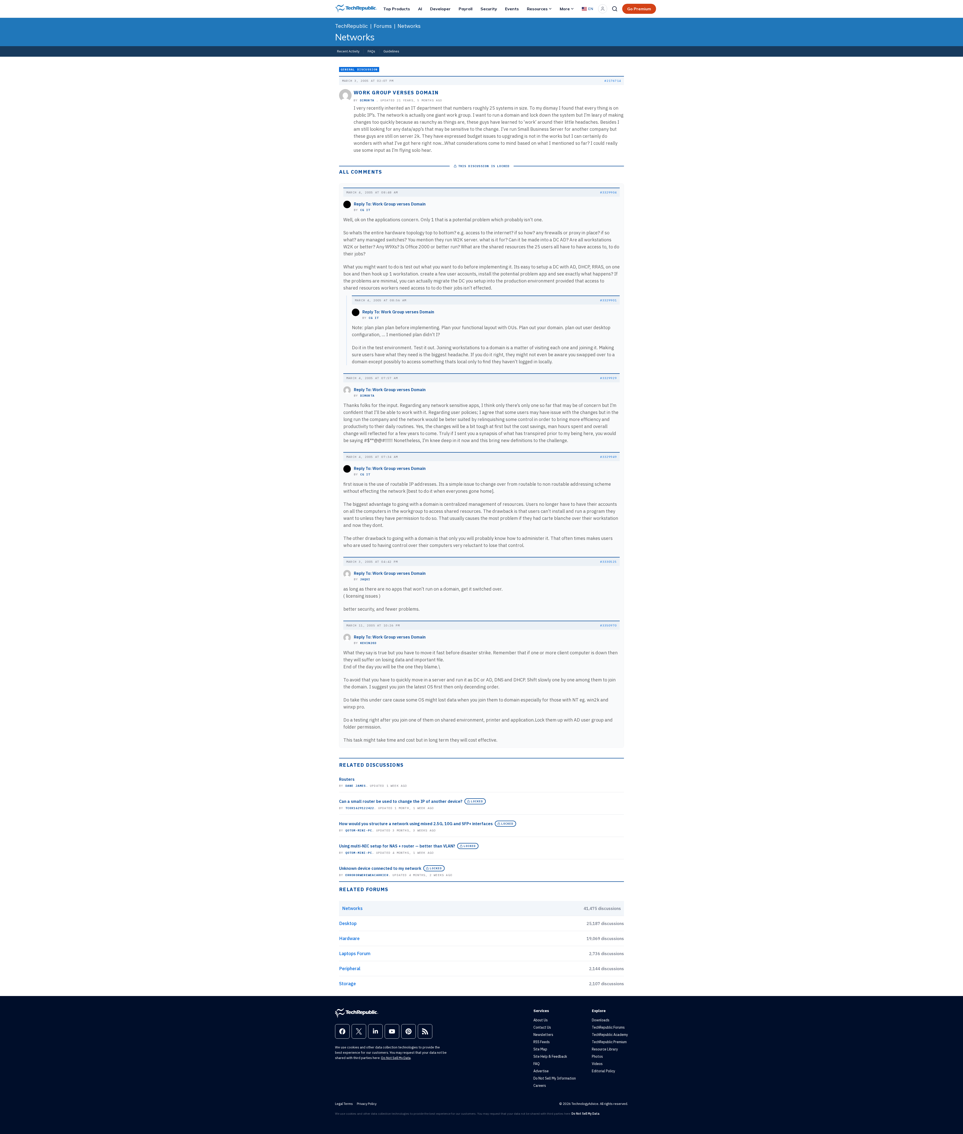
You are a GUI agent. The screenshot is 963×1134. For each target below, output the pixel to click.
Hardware (349, 938)
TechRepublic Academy (610, 1034)
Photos (597, 1056)
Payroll (465, 8)
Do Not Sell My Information (554, 1078)
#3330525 (608, 561)
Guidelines (391, 51)
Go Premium (639, 8)
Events (512, 8)
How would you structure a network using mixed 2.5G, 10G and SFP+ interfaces (416, 823)
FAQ (536, 1063)
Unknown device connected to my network (380, 868)
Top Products (396, 8)
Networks (409, 25)
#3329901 (608, 300)
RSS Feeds (541, 1042)
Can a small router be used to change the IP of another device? (400, 801)
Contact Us (542, 1027)
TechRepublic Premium (609, 1042)
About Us (540, 1020)
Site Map (540, 1049)
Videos (597, 1063)
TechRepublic (351, 25)
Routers (347, 779)
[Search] (614, 8)
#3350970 (608, 625)
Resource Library (605, 1049)
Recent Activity (348, 51)
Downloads (600, 1020)
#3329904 (608, 192)
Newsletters (543, 1034)
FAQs (371, 51)
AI (420, 8)
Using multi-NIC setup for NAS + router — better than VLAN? (397, 845)
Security (488, 8)
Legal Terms (344, 1104)
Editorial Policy (603, 1071)
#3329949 (608, 457)
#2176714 (612, 81)
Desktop (348, 923)
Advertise (541, 1071)
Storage (347, 983)
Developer (440, 8)
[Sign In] (602, 8)
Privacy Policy (366, 1104)
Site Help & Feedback (550, 1056)
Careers (539, 1085)
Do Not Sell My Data (396, 1058)
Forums (383, 25)
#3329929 (608, 378)
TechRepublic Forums (608, 1027)
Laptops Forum (354, 953)
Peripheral (349, 968)
